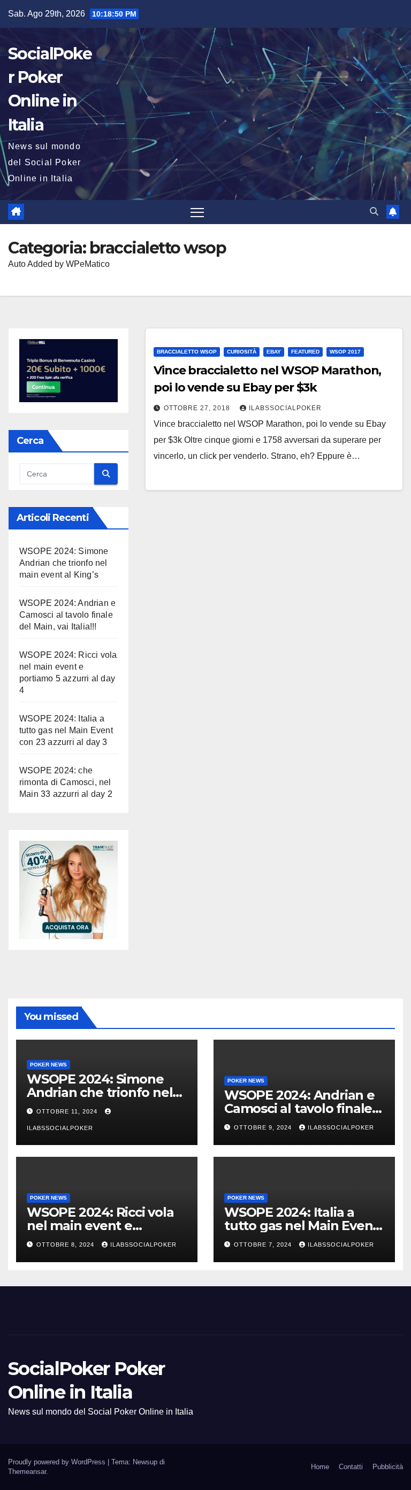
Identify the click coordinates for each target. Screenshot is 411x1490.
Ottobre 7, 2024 (264, 1244)
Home (320, 1467)
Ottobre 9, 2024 (264, 1127)
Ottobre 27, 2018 (198, 408)
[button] (374, 211)
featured (305, 352)
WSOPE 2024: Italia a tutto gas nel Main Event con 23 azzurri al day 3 (66, 730)
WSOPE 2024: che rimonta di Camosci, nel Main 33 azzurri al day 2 (65, 782)
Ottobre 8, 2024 (66, 1244)
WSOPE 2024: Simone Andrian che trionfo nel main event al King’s (64, 563)
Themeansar (27, 1472)
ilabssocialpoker (285, 408)
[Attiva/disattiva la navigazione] (197, 212)
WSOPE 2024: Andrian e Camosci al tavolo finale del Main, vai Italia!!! (67, 614)
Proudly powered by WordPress (58, 1462)
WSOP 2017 (345, 352)
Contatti (351, 1467)
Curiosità (241, 352)
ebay (274, 352)
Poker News (48, 1064)
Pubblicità (387, 1467)
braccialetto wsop (187, 352)
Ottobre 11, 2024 (68, 1111)
